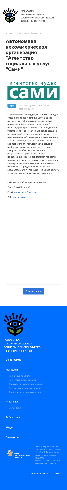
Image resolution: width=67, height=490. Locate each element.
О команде (12, 437)
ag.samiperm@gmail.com (26, 192)
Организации (37, 33)
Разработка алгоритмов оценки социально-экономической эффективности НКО (37, 16)
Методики (12, 369)
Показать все (33, 291)
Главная (9, 33)
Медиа (10, 427)
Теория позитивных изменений (25, 392)
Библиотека (13, 417)
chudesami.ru (19, 197)
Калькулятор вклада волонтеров (26, 384)
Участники (22, 33)
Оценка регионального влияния (25, 388)
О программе (13, 359)
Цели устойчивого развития (23, 380)
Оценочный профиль (19, 376)
